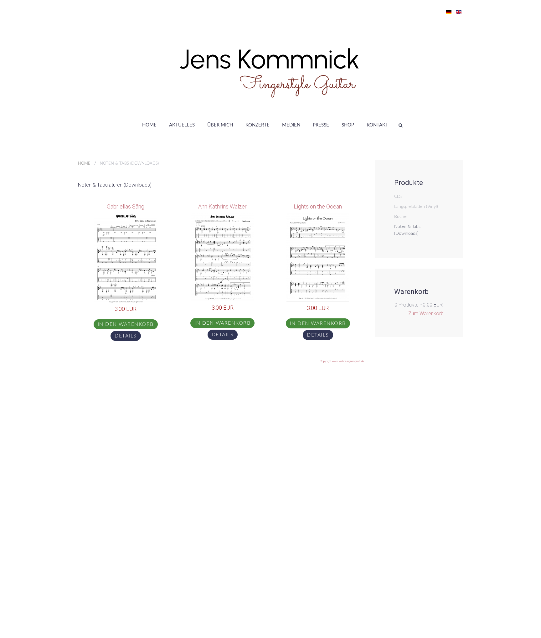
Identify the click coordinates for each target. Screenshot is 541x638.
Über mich (220, 125)
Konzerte (257, 125)
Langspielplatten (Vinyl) (416, 206)
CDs (398, 196)
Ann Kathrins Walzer (222, 206)
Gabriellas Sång (125, 206)
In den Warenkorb (126, 324)
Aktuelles (182, 125)
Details (126, 335)
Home (149, 125)
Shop (348, 125)
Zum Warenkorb (426, 313)
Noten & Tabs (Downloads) (407, 230)
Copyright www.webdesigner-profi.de (342, 361)
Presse (321, 125)
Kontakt (377, 125)
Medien (291, 125)
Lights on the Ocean (318, 206)
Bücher (401, 216)
